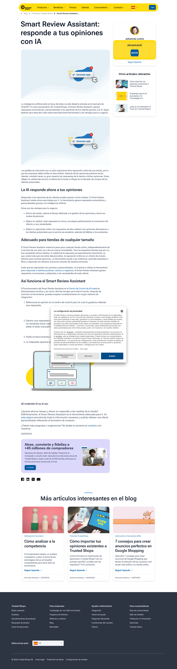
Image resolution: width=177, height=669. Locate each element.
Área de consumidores (139, 610)
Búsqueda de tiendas (20, 623)
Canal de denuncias (20, 627)
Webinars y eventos (58, 619)
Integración (96, 610)
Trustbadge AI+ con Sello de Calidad (65, 610)
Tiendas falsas (136, 627)
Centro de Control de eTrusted (83, 288)
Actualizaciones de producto (24, 619)
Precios (95, 627)
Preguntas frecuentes (100, 619)
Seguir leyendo (134, 62)
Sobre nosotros (18, 610)
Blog (26, 13)
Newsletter (54, 627)
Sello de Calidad (136, 614)
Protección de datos (55, 659)
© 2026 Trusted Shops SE (22, 659)
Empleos (15, 614)
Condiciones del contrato (102, 623)
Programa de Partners (59, 614)
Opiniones (134, 623)
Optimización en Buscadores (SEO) (128, 536)
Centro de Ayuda (99, 614)
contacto (92, 425)
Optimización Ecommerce (33, 536)
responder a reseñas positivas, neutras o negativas (49, 270)
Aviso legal (40, 659)
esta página (27, 417)
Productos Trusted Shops (42, 13)
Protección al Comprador (140, 619)
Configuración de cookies (76, 659)
